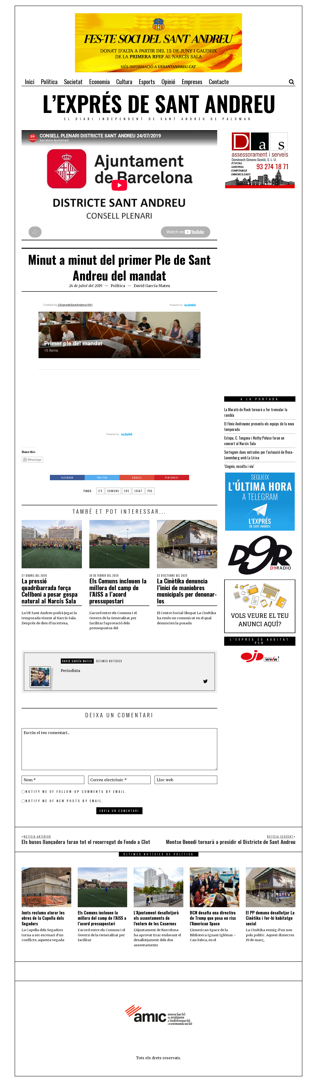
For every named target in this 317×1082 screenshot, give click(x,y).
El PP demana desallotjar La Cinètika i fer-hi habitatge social (270, 918)
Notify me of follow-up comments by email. (76, 791)
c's (100, 491)
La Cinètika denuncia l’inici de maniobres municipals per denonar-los (187, 590)
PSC (150, 491)
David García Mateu (152, 285)
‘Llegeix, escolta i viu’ (239, 466)
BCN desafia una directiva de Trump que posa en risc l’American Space (213, 918)
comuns (113, 491)
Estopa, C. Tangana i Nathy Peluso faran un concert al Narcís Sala (254, 440)
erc (126, 491)
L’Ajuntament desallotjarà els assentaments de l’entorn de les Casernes (156, 918)
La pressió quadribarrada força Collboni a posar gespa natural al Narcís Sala (50, 590)
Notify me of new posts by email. (65, 801)
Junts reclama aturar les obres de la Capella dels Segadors (43, 918)
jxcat (138, 491)
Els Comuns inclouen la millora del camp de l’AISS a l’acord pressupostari (117, 590)
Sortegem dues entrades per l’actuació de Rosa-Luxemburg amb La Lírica (259, 454)
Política (118, 285)
